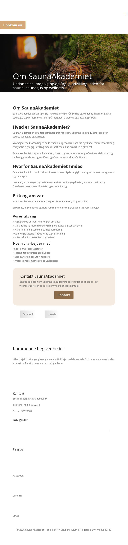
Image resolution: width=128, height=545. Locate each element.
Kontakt (64, 295)
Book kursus (12, 25)
